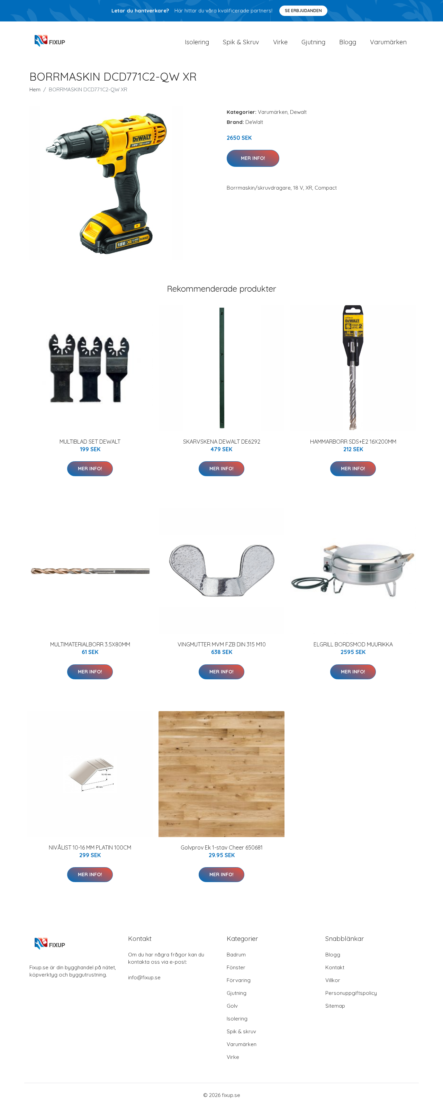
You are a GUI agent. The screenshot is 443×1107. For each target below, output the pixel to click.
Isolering (197, 42)
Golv (232, 1005)
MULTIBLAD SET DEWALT (90, 441)
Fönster (236, 967)
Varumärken (388, 42)
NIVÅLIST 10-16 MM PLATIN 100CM (90, 847)
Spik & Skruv (241, 42)
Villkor (332, 980)
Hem (34, 89)
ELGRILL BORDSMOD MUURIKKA (353, 644)
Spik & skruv (241, 1031)
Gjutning (313, 42)
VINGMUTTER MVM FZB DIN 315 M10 (222, 644)
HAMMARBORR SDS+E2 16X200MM (353, 441)
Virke (280, 42)
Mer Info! (253, 158)
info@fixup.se (144, 977)
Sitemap (335, 1005)
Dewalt (298, 112)
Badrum (236, 954)
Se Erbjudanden (303, 10)
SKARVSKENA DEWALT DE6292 (221, 441)
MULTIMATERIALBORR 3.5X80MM (90, 644)
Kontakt (334, 967)
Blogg (347, 42)
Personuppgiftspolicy (351, 993)
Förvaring (239, 980)
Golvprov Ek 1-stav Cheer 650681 (222, 847)
